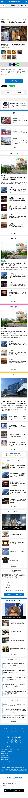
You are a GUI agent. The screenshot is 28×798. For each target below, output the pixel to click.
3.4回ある (7, 585)
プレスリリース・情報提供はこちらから (10, 749)
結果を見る (19, 594)
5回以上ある (8, 587)
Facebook (7, 741)
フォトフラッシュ (5, 19)
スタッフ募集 (5, 759)
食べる (8, 5)
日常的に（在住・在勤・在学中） (14, 590)
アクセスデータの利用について (8, 751)
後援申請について (6, 757)
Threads (20, 741)
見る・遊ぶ (13, 5)
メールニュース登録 (6, 761)
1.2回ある (7, 582)
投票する (9, 594)
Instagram (16, 741)
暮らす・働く (24, 5)
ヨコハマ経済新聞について (7, 746)
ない (6, 579)
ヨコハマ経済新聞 (14, 2)
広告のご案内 (5, 755)
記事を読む (14, 81)
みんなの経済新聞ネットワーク (14, 778)
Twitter (12, 741)
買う (18, 5)
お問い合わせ (5, 753)
